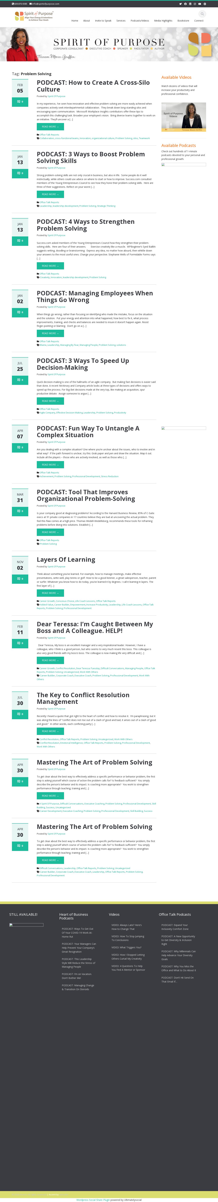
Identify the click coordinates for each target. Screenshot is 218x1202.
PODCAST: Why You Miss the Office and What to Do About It (178, 968)
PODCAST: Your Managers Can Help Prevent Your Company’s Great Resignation (79, 947)
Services (121, 20)
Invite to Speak (103, 20)
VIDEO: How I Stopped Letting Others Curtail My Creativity (128, 956)
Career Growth (47, 601)
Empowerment (77, 604)
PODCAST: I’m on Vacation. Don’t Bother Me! (77, 976)
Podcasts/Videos (140, 20)
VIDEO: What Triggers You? (126, 947)
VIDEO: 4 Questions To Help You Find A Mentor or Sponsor (128, 968)
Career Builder (61, 604)
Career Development (51, 810)
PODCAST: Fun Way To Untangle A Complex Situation (88, 431)
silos (135, 138)
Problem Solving (123, 138)
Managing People (89, 344)
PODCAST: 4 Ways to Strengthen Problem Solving (86, 225)
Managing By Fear (69, 344)
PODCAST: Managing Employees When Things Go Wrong (95, 296)
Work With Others (89, 671)
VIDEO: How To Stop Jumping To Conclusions (128, 938)
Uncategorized (71, 671)
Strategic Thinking (106, 205)
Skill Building (136, 810)
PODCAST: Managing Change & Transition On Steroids (78, 987)
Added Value (46, 604)
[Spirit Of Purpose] (34, 15)
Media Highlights (163, 20)
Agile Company (47, 412)
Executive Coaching (94, 803)
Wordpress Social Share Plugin (93, 1199)
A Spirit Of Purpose (49, 803)
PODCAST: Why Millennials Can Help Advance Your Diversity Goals (178, 955)
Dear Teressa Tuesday (88, 668)
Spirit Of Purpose (56, 96)
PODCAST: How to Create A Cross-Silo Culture (93, 85)
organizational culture (103, 138)
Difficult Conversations (112, 668)
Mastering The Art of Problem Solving (94, 762)
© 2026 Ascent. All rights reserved (29, 1194)
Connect (199, 20)
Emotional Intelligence (71, 742)
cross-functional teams (67, 138)
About (86, 20)
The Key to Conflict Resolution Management (83, 698)
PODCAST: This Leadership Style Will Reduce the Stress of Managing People (78, 962)
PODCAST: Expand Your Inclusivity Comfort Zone (175, 927)
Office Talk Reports (49, 134)
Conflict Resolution (65, 668)
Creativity (45, 277)
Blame (43, 344)
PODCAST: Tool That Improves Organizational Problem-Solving (86, 495)
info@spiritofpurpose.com (45, 3)
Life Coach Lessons (85, 601)
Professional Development (86, 476)
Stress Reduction (110, 476)
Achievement (46, 476)
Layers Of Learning (66, 559)
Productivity (120, 412)
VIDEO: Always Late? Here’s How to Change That (127, 927)
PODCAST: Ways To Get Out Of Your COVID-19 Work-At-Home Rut (77, 932)
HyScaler (63, 1194)
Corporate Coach (65, 675)
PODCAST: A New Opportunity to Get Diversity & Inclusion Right (178, 940)
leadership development (65, 205)
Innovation (85, 138)
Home (74, 20)
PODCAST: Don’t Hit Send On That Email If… (177, 979)
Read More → (50, 126)
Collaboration (47, 138)
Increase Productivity (97, 604)
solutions (121, 344)
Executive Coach (83, 675)
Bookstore (183, 20)
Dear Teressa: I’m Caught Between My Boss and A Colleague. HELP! (95, 627)
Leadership (46, 205)
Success (50, 807)
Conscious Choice (65, 601)
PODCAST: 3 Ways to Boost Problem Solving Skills (91, 157)
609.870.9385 (20, 3)
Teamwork (144, 138)
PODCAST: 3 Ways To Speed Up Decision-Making (83, 364)
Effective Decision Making (69, 412)
